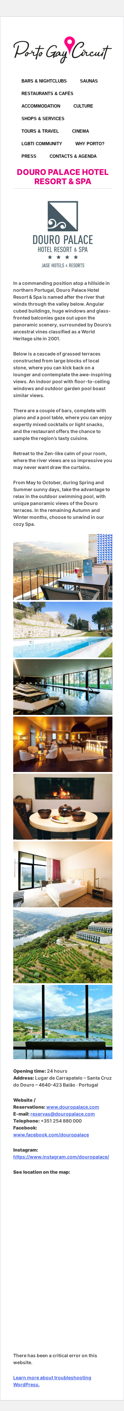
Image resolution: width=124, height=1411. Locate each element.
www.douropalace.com (72, 1107)
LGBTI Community (41, 143)
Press (28, 156)
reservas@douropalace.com (62, 1114)
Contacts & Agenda (73, 156)
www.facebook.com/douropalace (51, 1134)
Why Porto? (89, 143)
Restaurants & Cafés (47, 93)
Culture (83, 106)
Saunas (89, 81)
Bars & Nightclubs (44, 81)
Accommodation (40, 106)
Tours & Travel (40, 131)
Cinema (80, 131)
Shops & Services (42, 118)
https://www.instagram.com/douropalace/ (61, 1156)
